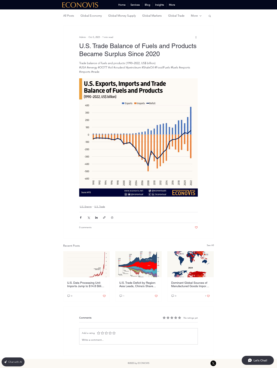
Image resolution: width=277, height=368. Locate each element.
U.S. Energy (86, 206)
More (194, 15)
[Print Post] (112, 217)
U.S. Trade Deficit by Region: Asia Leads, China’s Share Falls (137, 284)
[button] (209, 16)
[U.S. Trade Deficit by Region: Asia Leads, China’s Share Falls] (138, 264)
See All (210, 245)
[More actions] (196, 37)
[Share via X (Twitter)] (88, 217)
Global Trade (176, 15)
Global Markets (152, 15)
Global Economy (91, 15)
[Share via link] (104, 217)
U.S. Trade (99, 206)
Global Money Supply (122, 15)
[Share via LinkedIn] (96, 217)
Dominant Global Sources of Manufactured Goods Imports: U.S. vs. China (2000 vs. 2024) (190, 284)
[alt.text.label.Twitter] (213, 363)
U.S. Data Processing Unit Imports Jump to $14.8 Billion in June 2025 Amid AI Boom (86, 284)
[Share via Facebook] (80, 217)
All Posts (68, 15)
